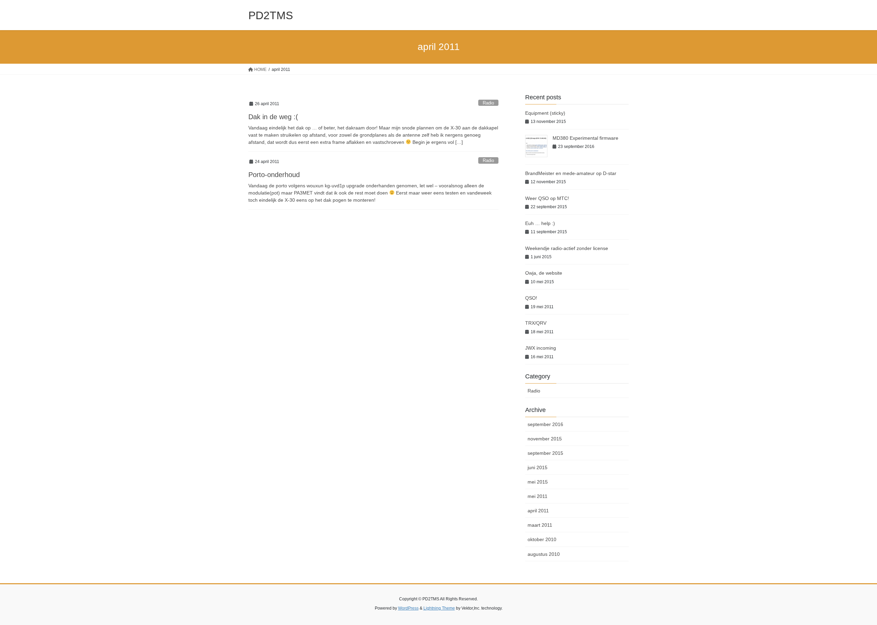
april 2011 (538, 510)
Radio (488, 102)
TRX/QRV (535, 323)
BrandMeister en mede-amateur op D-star (570, 173)
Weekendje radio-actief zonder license (566, 248)
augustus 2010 (544, 554)
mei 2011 (537, 496)
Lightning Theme (439, 608)
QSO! (531, 298)
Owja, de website (543, 273)
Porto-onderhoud (274, 174)
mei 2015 (538, 482)
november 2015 (545, 438)
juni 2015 (537, 467)
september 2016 (545, 424)
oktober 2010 (542, 539)
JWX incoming (540, 348)
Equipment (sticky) (545, 113)
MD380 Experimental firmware (585, 138)
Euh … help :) (540, 223)
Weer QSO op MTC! (547, 198)
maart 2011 (540, 525)
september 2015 (545, 453)
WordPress (408, 608)
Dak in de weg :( (273, 117)
